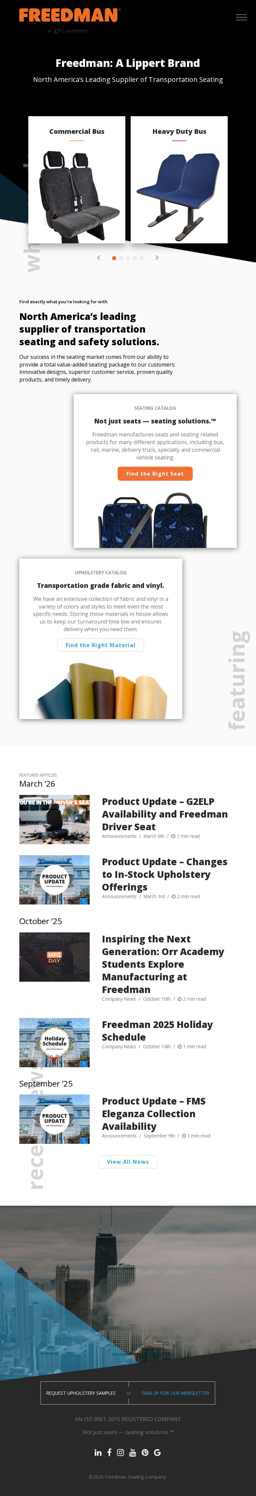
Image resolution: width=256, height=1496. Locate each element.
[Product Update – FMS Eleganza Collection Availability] (54, 1119)
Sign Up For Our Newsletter (175, 1393)
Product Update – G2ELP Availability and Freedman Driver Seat (165, 814)
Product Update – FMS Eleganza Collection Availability (154, 1113)
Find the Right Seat (155, 473)
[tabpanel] (77, 179)
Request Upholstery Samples (81, 1393)
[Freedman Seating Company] (70, 21)
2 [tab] (121, 258)
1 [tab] (114, 258)
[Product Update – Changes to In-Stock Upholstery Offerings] (54, 879)
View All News (128, 1161)
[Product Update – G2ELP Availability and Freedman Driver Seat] (54, 819)
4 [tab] (135, 258)
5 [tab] (142, 258)
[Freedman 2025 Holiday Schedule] (54, 1042)
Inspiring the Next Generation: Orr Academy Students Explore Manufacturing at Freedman (163, 964)
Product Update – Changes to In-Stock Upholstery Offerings (165, 874)
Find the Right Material (101, 645)
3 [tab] (128, 258)
